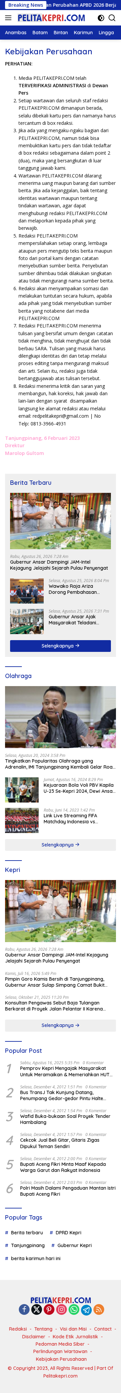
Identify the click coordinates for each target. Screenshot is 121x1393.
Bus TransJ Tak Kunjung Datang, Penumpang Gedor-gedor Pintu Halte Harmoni (61, 1095)
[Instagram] (61, 1310)
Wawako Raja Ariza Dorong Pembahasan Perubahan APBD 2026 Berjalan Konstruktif (74, 589)
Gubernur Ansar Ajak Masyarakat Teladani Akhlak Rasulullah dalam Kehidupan (76, 620)
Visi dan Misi (73, 1329)
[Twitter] (36, 1310)
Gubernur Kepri (74, 1245)
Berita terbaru (27, 1233)
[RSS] (98, 1310)
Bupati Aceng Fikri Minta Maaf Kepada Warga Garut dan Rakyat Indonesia (63, 1167)
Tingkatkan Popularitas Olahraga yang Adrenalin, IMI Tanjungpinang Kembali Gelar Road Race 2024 (60, 764)
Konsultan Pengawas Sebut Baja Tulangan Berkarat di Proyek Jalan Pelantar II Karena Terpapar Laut (54, 1006)
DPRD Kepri (68, 1233)
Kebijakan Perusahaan (61, 1359)
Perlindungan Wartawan (60, 1351)
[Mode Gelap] (101, 17)
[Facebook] (24, 1310)
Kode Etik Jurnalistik (75, 1337)
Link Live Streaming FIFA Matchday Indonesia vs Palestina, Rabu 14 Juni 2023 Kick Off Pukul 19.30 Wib (75, 819)
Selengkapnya (58, 646)
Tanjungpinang (28, 1245)
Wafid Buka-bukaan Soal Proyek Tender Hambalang (65, 1119)
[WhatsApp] (74, 1310)
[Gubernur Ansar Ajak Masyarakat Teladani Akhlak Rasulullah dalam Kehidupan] (27, 621)
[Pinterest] (49, 1310)
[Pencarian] (112, 17)
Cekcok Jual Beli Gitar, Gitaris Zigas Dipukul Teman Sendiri (59, 1143)
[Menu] (9, 17)
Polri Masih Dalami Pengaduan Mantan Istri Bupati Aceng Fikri (68, 1191)
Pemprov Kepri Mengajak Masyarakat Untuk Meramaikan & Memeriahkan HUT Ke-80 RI (65, 1071)
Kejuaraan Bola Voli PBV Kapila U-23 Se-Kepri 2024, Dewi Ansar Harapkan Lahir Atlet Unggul (79, 788)
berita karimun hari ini (36, 1258)
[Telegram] (86, 1310)
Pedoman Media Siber (60, 1344)
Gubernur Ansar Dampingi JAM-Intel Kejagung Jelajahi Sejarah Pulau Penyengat (59, 565)
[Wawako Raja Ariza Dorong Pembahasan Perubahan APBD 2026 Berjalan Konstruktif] (27, 591)
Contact (103, 1329)
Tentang (43, 1329)
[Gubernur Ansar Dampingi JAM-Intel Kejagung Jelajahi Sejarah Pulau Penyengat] (60, 521)
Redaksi (18, 1329)
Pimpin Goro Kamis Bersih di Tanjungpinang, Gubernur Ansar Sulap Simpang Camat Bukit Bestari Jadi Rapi (55, 982)
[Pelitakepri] (50, 17)
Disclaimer (33, 1337)
